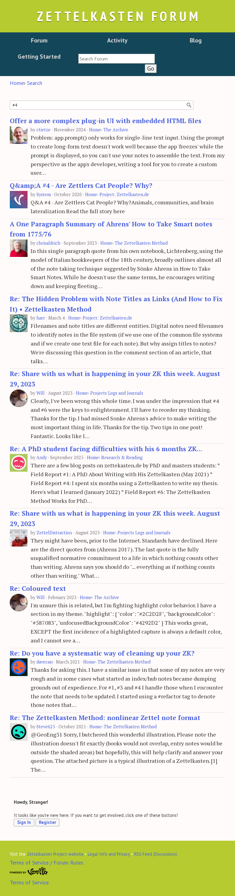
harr (40, 318)
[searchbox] (116, 59)
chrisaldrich (48, 243)
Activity (117, 40)
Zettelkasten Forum (118, 16)
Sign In (24, 822)
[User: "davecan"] (19, 667)
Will (40, 393)
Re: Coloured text (38, 588)
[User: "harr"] (19, 323)
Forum (39, 40)
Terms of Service (29, 882)
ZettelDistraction (54, 533)
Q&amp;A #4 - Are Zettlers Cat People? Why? (81, 185)
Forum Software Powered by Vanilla (29, 871)
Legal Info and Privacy (109, 854)
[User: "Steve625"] (19, 732)
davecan (44, 662)
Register (47, 822)
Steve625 (45, 727)
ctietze (43, 130)
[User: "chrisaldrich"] (19, 249)
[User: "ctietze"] (19, 135)
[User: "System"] (19, 200)
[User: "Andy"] (19, 463)
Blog (196, 40)
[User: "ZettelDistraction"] (19, 538)
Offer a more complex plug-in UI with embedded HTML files (105, 120)
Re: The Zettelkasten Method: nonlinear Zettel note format (105, 717)
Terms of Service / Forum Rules (46, 862)
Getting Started (39, 56)
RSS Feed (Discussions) (155, 854)
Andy (41, 457)
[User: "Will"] (19, 398)
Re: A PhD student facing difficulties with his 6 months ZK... (106, 448)
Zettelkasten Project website (55, 854)
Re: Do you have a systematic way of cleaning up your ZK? (102, 653)
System (43, 194)
